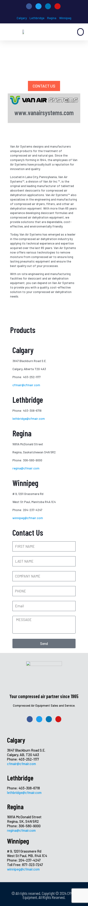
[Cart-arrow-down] (79, 6)
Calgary (22, 18)
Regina (51, 18)
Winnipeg (65, 18)
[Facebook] (29, 6)
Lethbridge (37, 18)
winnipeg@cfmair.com (27, 518)
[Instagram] (57, 6)
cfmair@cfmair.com (26, 385)
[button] (80, 32)
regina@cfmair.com (26, 468)
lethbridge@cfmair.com (28, 418)
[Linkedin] (48, 6)
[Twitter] (38, 6)
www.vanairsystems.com (44, 113)
